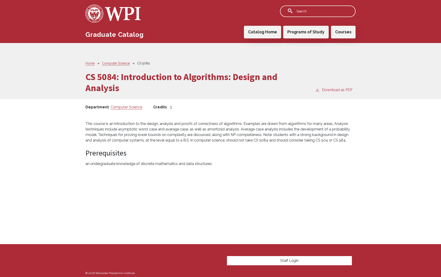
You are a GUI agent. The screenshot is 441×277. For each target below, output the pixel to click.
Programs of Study (306, 31)
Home (90, 63)
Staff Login (289, 260)
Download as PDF (337, 90)
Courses (343, 31)
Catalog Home (262, 31)
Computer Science (116, 63)
